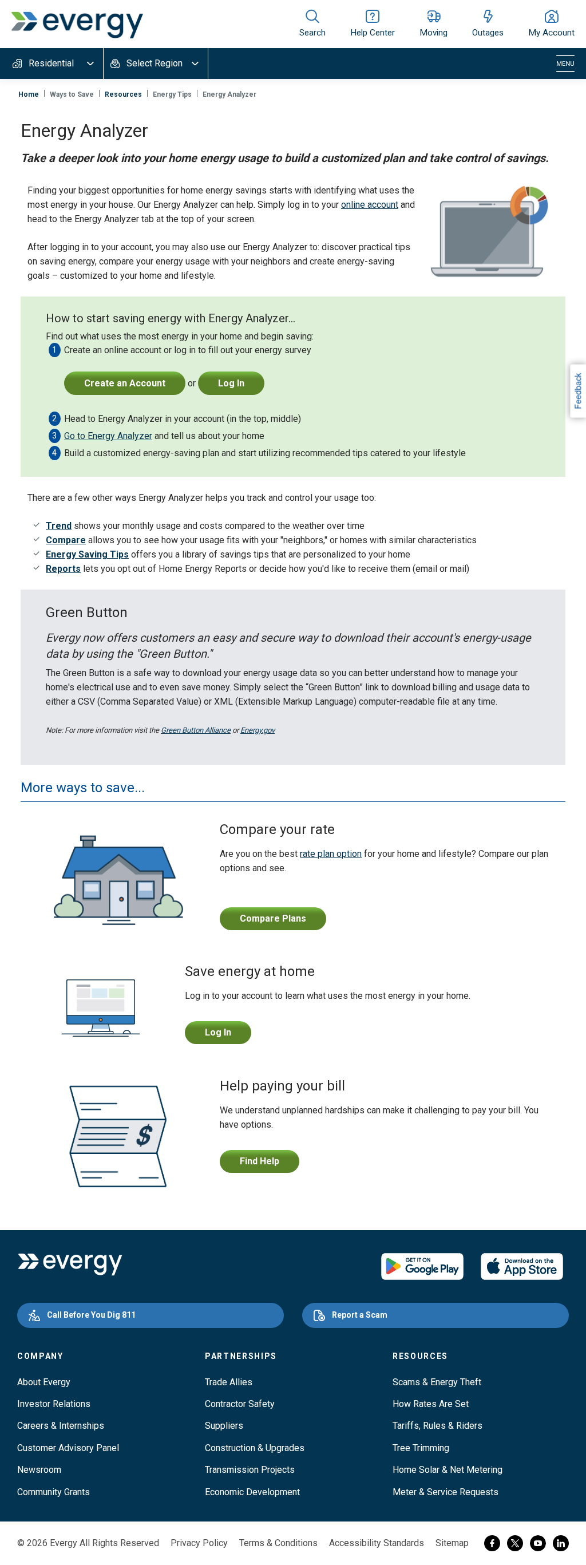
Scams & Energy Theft (437, 1382)
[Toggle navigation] (565, 63)
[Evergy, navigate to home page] (77, 24)
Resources (123, 94)
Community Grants (53, 1492)
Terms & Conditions (278, 1543)
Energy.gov (257, 730)
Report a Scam (359, 1314)
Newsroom (39, 1469)
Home (28, 94)
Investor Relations (53, 1403)
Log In (218, 1032)
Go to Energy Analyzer (108, 435)
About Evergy (43, 1382)
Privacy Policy (199, 1543)
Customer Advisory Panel (68, 1448)
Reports (63, 568)
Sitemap (452, 1543)
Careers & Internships (60, 1425)
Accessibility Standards (376, 1543)
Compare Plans (273, 918)
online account (369, 204)
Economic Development (252, 1492)
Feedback (577, 391)
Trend (59, 525)
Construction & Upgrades (254, 1448)
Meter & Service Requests (445, 1492)
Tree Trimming (421, 1448)
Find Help (259, 1161)
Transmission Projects (250, 1469)
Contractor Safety (240, 1403)
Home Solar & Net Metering (447, 1469)
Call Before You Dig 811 (91, 1314)
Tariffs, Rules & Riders (437, 1425)
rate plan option (331, 853)
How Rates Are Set (431, 1403)
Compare (66, 540)
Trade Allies (228, 1382)
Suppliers (224, 1425)
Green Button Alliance (196, 730)
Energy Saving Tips (87, 554)
